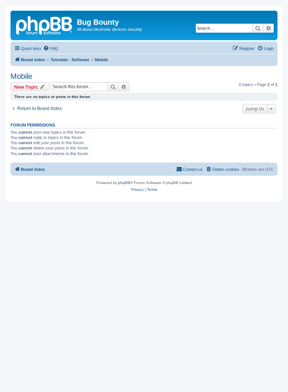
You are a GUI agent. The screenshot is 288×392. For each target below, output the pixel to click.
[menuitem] (50, 48)
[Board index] (44, 24)
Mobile (21, 76)
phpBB (124, 183)
